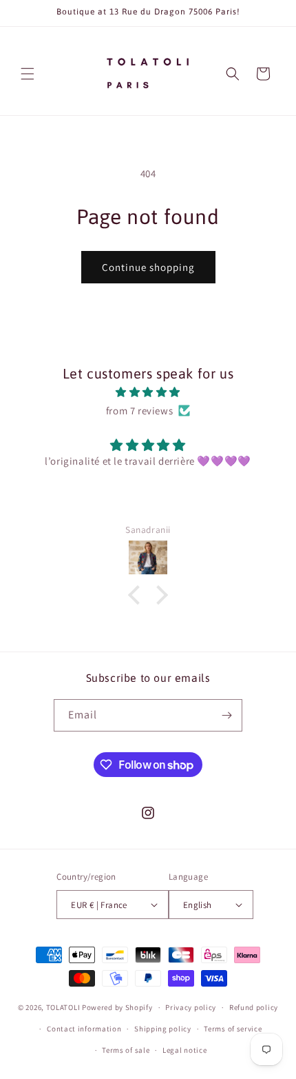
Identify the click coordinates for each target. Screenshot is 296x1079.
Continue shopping (148, 267)
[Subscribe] (226, 715)
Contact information (84, 1028)
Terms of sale (125, 1050)
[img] (148, 392)
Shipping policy (162, 1028)
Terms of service (233, 1028)
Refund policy (253, 1007)
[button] (27, 74)
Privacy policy (190, 1007)
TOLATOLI (63, 1007)
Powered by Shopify (117, 1007)
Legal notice (184, 1050)
